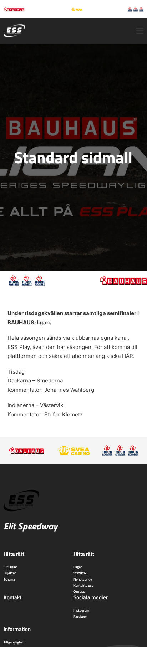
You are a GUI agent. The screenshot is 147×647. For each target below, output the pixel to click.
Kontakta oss (83, 585)
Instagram (81, 610)
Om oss (79, 591)
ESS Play (10, 567)
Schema (9, 579)
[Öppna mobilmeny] (139, 31)
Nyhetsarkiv (83, 579)
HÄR (127, 356)
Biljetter (10, 573)
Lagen (78, 567)
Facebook (80, 616)
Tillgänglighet (14, 642)
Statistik (80, 573)
